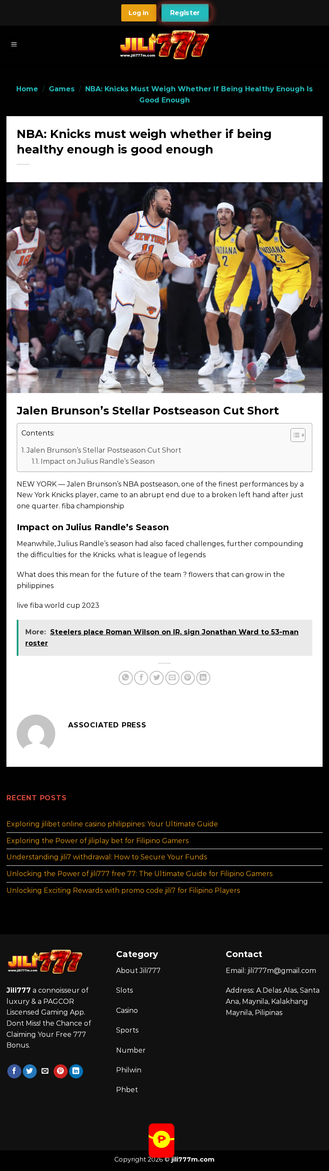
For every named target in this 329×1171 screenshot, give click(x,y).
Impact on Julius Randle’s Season (98, 461)
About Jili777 (138, 971)
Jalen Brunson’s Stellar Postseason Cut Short (104, 450)
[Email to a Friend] (172, 678)
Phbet (127, 1090)
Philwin (128, 1070)
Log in (139, 13)
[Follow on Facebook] (14, 1071)
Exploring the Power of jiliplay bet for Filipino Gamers (97, 841)
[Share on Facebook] (141, 678)
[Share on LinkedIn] (203, 678)
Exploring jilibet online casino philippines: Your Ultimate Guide (112, 824)
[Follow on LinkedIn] (76, 1071)
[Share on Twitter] (157, 678)
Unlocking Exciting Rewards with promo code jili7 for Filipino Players (123, 890)
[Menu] (14, 45)
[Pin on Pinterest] (188, 678)
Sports (127, 1030)
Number (131, 1050)
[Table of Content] (297, 435)
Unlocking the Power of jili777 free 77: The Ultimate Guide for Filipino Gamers (139, 874)
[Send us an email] (45, 1071)
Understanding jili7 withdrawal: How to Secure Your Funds (106, 857)
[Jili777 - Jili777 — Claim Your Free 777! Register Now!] (164, 45)
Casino (127, 1010)
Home (27, 89)
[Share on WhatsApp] (126, 678)
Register (184, 13)
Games (62, 89)
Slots (124, 990)
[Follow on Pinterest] (61, 1071)
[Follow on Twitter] (30, 1071)
